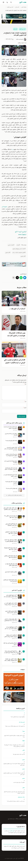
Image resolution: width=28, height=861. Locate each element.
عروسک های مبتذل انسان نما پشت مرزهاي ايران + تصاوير (10, 427)
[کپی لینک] (13, 277)
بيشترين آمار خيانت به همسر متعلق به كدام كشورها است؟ (11, 455)
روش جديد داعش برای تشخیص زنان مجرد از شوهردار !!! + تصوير (11, 468)
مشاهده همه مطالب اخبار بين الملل (15, 495)
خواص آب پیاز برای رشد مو (19, 782)
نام (25, 401)
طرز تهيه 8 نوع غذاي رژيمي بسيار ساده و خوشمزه (11, 524)
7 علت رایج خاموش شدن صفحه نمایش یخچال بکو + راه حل (10, 596)
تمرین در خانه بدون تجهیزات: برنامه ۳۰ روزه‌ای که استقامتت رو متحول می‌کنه (14, 745)
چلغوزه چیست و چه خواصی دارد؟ (18, 717)
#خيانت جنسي (11, 245)
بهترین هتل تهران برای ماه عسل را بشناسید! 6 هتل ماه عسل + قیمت (14, 792)
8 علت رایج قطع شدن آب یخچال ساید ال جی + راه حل (11, 627)
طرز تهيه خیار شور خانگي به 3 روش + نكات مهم (10, 516)
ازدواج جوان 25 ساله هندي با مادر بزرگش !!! (10, 461)
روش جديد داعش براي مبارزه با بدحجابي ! (11, 482)
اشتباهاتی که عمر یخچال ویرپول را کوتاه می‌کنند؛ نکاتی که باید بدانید (11, 636)
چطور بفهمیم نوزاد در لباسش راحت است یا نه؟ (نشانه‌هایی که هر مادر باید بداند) (11, 620)
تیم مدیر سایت (19, 39)
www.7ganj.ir (22, 234)
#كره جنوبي (7, 252)
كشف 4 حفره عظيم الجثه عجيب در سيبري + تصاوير (10, 475)
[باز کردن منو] (3, 2)
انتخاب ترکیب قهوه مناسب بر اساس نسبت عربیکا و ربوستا (10, 603)
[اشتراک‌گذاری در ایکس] (17, 277)
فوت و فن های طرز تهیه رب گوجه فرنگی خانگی (11, 564)
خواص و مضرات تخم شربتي (11, 572)
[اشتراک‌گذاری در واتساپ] (21, 277)
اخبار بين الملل (22, 29)
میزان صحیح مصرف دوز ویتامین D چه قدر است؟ (10, 580)
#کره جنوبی (23, 256)
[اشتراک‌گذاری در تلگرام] (24, 277)
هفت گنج (23, 815)
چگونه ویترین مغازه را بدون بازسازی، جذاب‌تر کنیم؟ (11, 612)
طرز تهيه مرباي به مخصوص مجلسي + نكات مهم (11, 532)
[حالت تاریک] (7, 2)
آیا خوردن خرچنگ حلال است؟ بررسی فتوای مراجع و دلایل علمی (14, 764)
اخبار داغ (15, 29)
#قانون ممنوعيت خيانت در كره (19, 252)
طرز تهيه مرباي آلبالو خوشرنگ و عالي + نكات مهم (10, 548)
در (12, 149)
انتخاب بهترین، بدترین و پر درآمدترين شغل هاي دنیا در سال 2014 (11, 448)
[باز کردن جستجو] (10, 2)
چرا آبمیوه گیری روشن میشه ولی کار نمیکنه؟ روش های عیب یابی (10, 652)
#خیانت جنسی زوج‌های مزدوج (19, 249)
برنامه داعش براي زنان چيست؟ (11, 440)
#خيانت (18, 245)
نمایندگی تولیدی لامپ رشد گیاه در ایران (10, 643)
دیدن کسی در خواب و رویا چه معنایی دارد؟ (16, 801)
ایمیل (24, 407)
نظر (25, 384)
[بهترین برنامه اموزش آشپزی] (14, 682)
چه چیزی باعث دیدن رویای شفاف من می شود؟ (15, 726)
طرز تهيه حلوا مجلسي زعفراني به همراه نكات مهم (10, 556)
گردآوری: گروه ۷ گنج (20, 232)
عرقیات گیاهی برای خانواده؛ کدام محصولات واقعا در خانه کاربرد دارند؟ (11, 660)
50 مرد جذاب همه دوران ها (19, 754)
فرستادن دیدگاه (21, 416)
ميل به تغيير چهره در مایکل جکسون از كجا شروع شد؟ (14, 736)
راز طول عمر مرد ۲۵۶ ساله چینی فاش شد (11, 434)
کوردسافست (11, 831)
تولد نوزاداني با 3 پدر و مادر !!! (11, 488)
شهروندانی (4, 207)
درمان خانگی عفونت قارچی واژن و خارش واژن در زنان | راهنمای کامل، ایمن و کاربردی (10, 508)
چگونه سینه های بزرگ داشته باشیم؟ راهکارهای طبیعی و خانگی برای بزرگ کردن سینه (11, 540)
